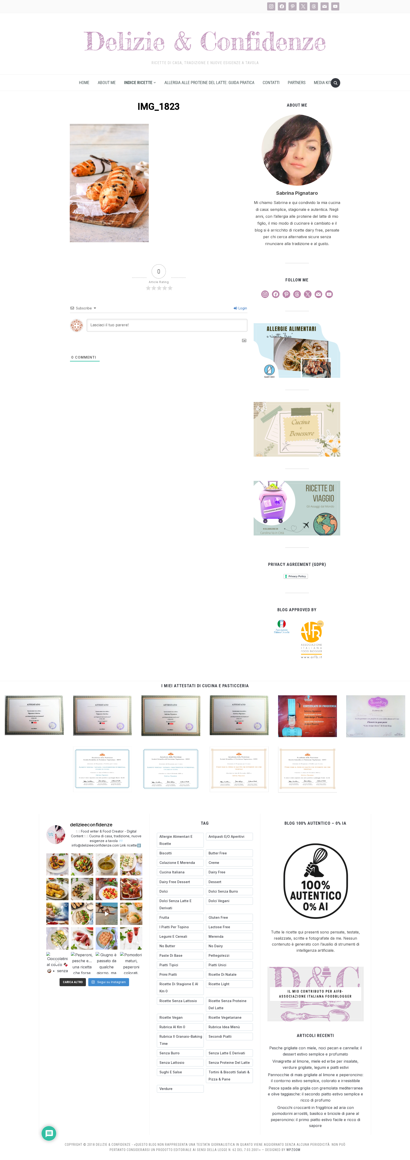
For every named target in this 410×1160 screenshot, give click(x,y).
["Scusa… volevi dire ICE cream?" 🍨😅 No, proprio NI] (131, 914)
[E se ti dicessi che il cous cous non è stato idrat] (107, 938)
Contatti (271, 82)
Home (84, 82)
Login (242, 308)
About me (107, 82)
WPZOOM (293, 1150)
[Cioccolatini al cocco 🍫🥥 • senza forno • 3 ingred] (57, 963)
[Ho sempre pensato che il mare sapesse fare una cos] (107, 914)
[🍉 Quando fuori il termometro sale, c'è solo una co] (82, 938)
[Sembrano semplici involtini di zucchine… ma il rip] (131, 864)
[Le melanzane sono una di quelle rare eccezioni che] (82, 914)
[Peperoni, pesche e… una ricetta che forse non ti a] (82, 963)
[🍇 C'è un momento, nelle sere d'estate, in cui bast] (131, 889)
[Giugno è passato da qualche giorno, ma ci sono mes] (107, 963)
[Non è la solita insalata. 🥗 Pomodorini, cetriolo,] (82, 864)
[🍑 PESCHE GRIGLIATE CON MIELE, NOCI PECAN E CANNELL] (57, 864)
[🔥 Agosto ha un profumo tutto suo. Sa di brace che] (57, 914)
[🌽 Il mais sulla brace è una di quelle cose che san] (57, 889)
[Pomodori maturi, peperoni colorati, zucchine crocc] (131, 963)
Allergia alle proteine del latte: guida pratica (209, 82)
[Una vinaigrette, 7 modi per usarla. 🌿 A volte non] (107, 864)
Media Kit (322, 82)
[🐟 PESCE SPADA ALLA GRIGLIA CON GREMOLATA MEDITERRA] (82, 889)
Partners (297, 82)
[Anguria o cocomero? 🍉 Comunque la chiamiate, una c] (131, 938)
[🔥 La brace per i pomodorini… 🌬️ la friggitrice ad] (107, 889)
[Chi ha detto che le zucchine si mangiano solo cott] (57, 938)
